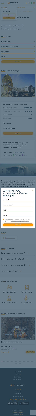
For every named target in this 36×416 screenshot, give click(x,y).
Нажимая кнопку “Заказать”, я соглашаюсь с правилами (17, 220)
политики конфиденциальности (20, 221)
